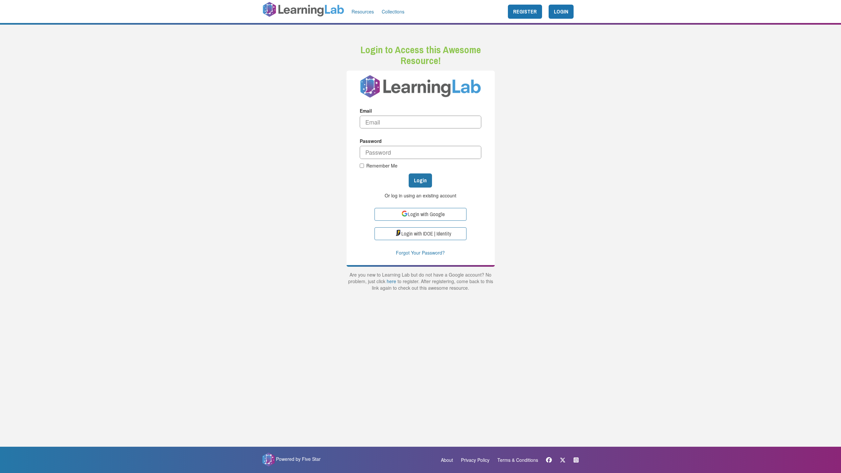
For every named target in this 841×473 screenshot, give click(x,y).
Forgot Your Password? (420, 252)
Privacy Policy (475, 460)
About (447, 460)
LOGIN (561, 11)
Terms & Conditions (517, 460)
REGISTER (525, 11)
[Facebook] (549, 460)
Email (366, 110)
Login (420, 180)
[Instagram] (574, 460)
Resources (363, 11)
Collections (393, 11)
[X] (563, 460)
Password (371, 141)
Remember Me (382, 165)
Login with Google (426, 214)
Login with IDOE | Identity (426, 233)
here (391, 281)
